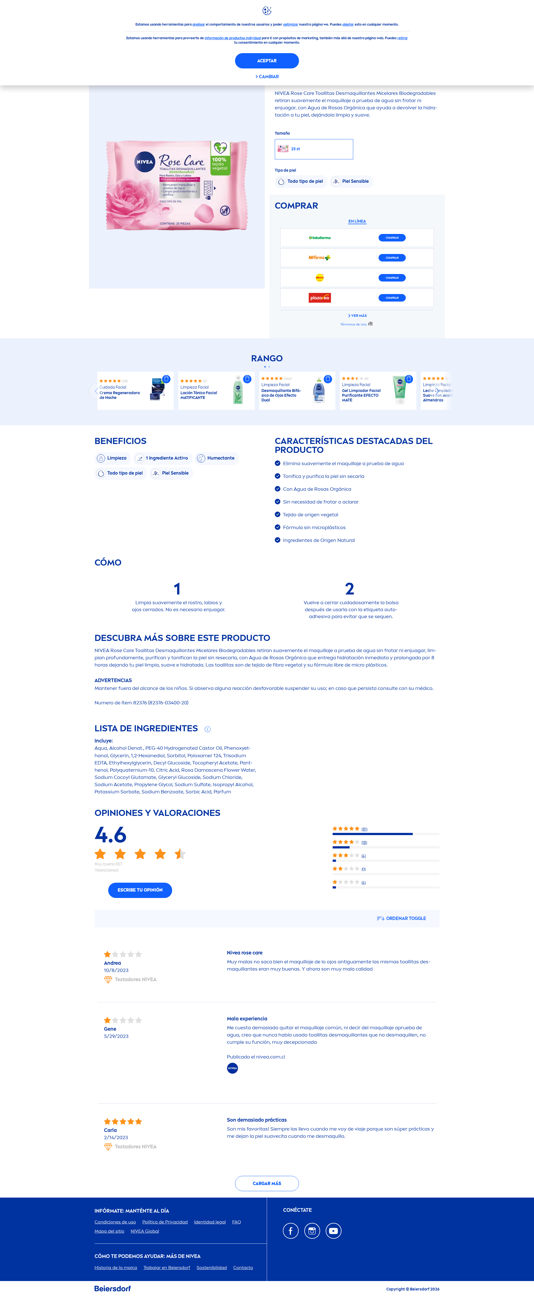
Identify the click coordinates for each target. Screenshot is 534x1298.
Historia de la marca (116, 1267)
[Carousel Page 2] (269, 366)
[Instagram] (312, 1231)
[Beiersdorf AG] (113, 1289)
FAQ (236, 1222)
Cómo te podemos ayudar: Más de (148, 1256)
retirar (402, 38)
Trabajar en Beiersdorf (167, 1267)
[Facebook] (291, 1231)
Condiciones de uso (115, 1222)
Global (145, 1231)
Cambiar (269, 76)
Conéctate (297, 1210)
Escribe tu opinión (140, 890)
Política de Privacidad (165, 1222)
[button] (166, 379)
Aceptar (266, 60)
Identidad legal (210, 1222)
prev (97, 391)
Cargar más (267, 1183)
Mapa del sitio (109, 1231)
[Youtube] (334, 1231)
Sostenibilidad (212, 1267)
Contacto (243, 1267)
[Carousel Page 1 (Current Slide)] (265, 366)
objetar (348, 24)
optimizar (290, 24)
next (437, 391)
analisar (198, 24)
